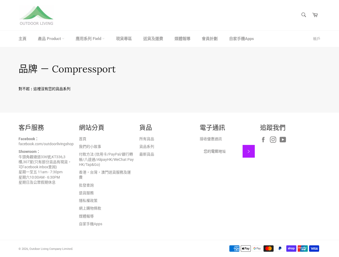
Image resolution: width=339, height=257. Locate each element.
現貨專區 (124, 38)
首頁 (82, 139)
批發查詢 (86, 185)
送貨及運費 (153, 38)
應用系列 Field (89, 38)
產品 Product (50, 38)
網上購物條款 (90, 208)
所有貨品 (146, 139)
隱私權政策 (88, 200)
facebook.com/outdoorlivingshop (46, 144)
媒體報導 (182, 38)
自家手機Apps (241, 38)
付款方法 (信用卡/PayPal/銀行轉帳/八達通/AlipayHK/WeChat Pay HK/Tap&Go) (106, 159)
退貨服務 (86, 193)
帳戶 (316, 39)
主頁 (22, 38)
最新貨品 (146, 154)
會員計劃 (210, 38)
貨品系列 (146, 146)
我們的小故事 (90, 146)
